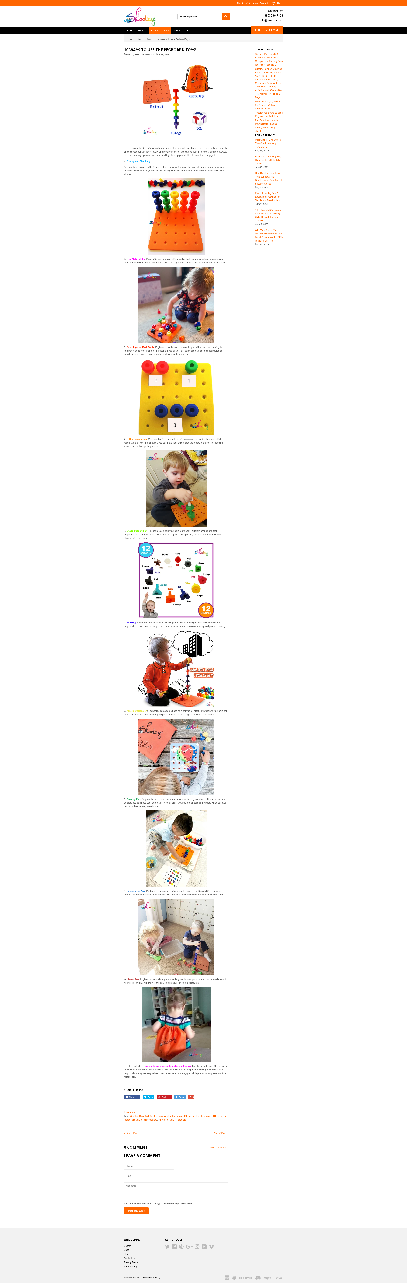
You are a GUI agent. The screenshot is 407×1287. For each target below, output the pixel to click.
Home (129, 30)
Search (127, 1245)
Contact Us (129, 1258)
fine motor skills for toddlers (186, 1116)
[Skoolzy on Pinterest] (181, 1247)
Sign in (240, 2)
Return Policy (130, 1266)
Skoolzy (135, 1277)
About (178, 30)
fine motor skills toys (211, 1116)
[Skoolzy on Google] (189, 1247)
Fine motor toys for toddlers (172, 1119)
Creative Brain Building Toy (143, 1116)
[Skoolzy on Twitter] (167, 1247)
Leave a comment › (218, 1147)
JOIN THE (267, 29)
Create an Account (258, 2)
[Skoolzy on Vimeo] (211, 1247)
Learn (154, 30)
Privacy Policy (131, 1262)
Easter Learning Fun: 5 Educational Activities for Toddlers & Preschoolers (267, 197)
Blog (166, 30)
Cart (278, 3)
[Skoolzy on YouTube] (204, 1247)
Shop (141, 30)
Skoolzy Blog (144, 39)
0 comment (129, 1111)
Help (189, 30)
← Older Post (131, 1132)
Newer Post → (221, 1132)
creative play (165, 1116)
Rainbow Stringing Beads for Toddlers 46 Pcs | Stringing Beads (267, 105)
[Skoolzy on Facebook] (174, 1247)
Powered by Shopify (151, 1277)
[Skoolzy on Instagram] (197, 1247)
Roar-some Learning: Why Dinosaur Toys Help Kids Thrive (268, 160)
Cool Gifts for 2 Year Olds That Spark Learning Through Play (268, 143)
